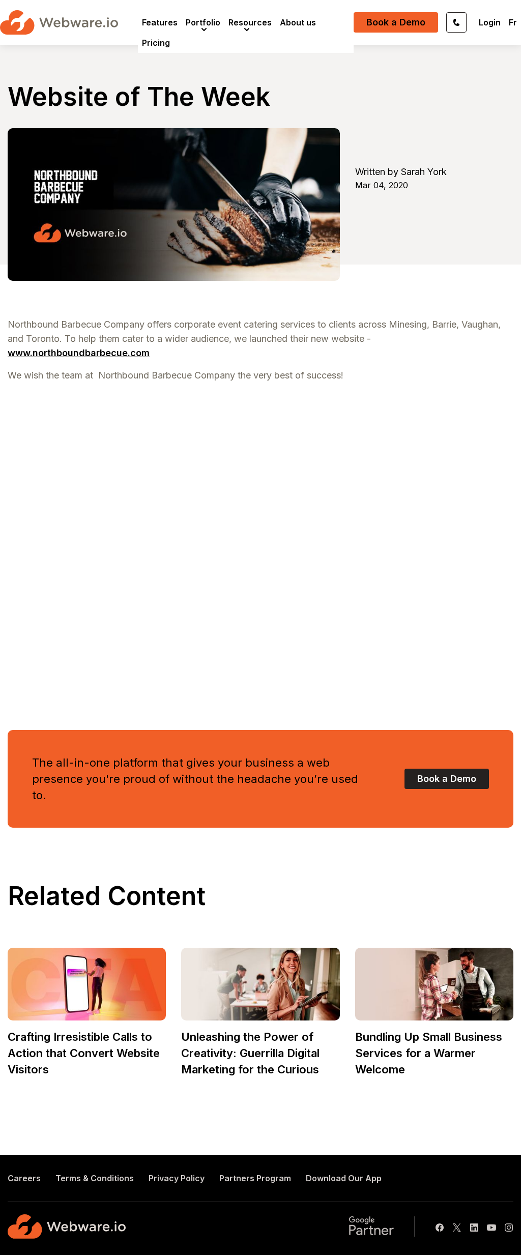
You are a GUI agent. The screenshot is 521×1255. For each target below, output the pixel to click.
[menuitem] (160, 22)
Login (490, 22)
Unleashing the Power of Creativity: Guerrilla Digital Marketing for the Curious (250, 1053)
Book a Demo (395, 22)
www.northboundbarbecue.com (79, 352)
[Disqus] (260, 546)
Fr (513, 22)
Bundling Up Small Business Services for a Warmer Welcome (428, 1053)
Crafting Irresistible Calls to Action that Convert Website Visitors (84, 1053)
